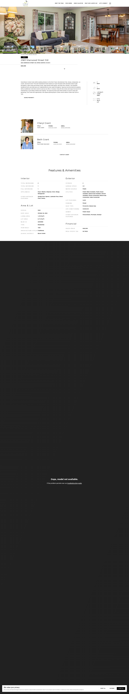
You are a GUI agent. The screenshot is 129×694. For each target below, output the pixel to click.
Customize (112, 688)
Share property (29, 97)
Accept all (121, 688)
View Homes (68, 3)
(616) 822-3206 (53, 127)
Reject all (102, 688)
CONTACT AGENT (64, 154)
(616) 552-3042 (58, 144)
